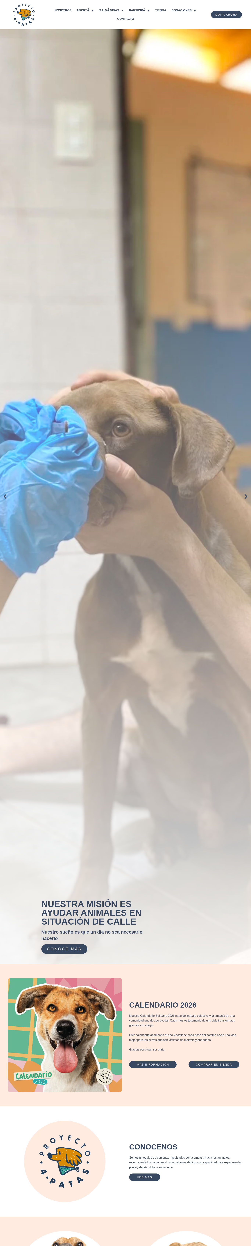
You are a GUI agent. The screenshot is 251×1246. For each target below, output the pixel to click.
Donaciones (181, 10)
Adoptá (83, 10)
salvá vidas (64, 949)
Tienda (160, 10)
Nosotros (63, 10)
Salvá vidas (109, 10)
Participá (137, 10)
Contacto (125, 18)
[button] (5, 496)
